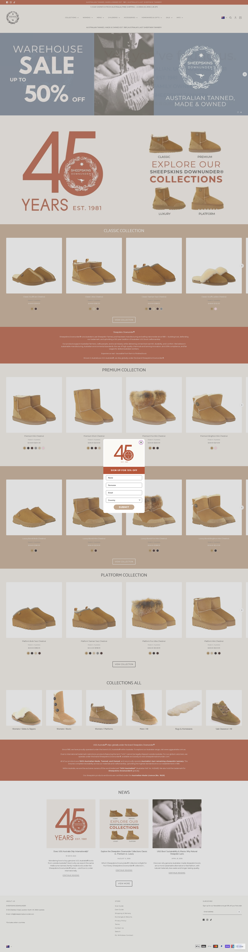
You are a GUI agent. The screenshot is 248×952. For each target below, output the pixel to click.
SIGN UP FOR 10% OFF (124, 470)
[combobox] (123, 500)
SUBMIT (124, 507)
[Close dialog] (141, 442)
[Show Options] (139, 500)
